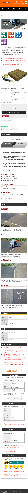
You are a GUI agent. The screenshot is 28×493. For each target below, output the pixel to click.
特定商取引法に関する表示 (16, 491)
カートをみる (22, 3)
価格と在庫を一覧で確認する (6, 102)
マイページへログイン (16, 3)
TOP (1, 15)
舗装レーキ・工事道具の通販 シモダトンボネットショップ (14, 4)
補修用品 (3, 16)
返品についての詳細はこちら (6, 122)
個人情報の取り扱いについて (6, 491)
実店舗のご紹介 (4, 492)
